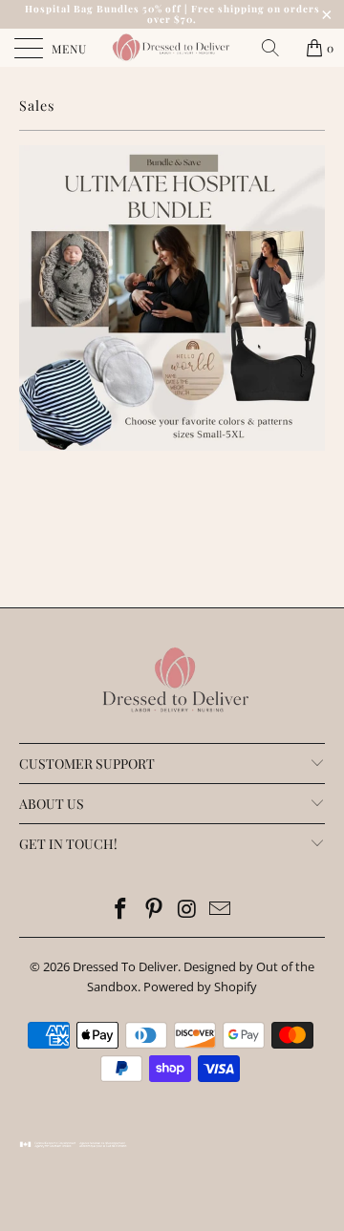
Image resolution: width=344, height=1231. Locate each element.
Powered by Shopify (200, 986)
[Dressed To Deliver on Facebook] (121, 909)
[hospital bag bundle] (172, 446)
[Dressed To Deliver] (172, 48)
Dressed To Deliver (125, 966)
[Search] (277, 47)
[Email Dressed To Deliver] (220, 909)
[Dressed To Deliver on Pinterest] (154, 909)
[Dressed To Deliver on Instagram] (188, 909)
